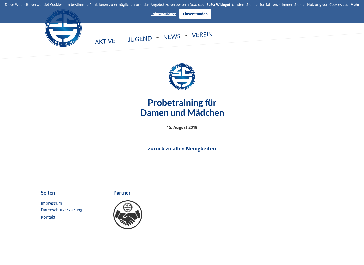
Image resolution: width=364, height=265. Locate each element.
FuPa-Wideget (218, 4)
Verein (202, 34)
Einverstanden (195, 13)
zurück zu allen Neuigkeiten (182, 148)
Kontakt (48, 217)
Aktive (105, 41)
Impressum (51, 203)
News (171, 36)
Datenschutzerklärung (61, 210)
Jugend (140, 38)
